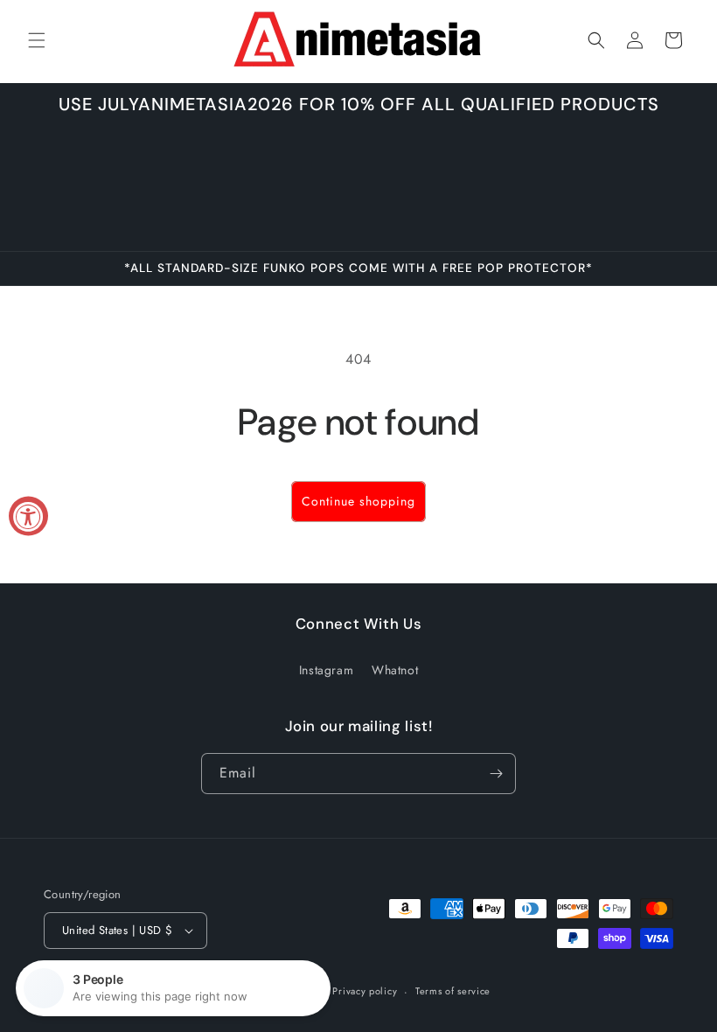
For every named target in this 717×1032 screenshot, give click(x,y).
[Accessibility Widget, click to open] (28, 516)
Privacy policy (364, 991)
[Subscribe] (496, 773)
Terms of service (453, 991)
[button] (36, 40)
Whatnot (395, 670)
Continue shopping (358, 501)
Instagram (326, 670)
